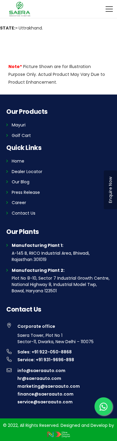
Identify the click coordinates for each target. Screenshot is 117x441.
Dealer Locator (27, 172)
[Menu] (109, 9)
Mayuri (19, 125)
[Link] (19, 9)
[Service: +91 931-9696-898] (11, 360)
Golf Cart (21, 135)
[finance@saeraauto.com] (11, 394)
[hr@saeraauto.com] (11, 378)
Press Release (26, 192)
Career (19, 203)
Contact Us (23, 213)
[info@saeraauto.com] (11, 370)
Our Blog (20, 182)
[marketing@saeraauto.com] (11, 386)
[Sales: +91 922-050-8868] (11, 352)
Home (18, 161)
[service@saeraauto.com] (11, 402)
